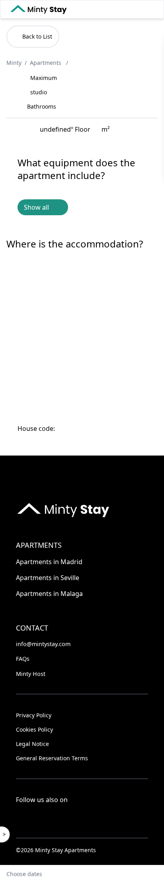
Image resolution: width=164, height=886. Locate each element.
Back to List (37, 36)
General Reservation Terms (52, 758)
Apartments (46, 62)
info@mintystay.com (43, 644)
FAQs (22, 658)
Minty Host (30, 674)
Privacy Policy (33, 715)
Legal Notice (32, 744)
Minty (13, 62)
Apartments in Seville (47, 577)
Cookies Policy (34, 729)
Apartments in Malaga (49, 593)
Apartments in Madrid (49, 561)
